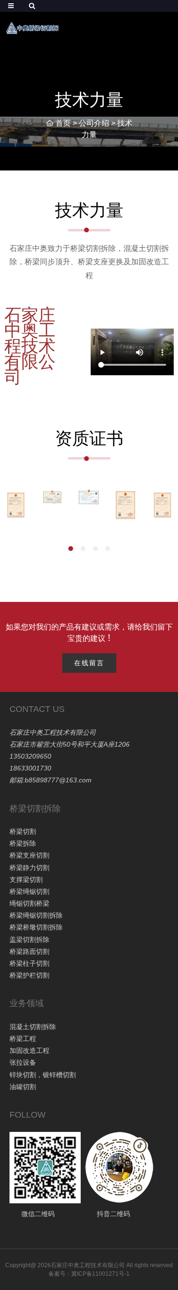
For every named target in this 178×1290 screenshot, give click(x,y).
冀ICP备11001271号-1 (100, 1273)
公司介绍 (94, 123)
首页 (63, 123)
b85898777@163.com (58, 780)
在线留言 (89, 663)
